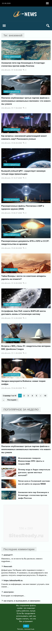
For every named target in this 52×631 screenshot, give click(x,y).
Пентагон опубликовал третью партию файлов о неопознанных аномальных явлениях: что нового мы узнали (26, 100)
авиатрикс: (9, 591)
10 (45, 395)
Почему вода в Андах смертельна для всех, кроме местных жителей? (34, 472)
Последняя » (12, 400)
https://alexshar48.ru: (13, 580)
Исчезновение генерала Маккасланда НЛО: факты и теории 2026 (31, 461)
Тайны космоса (10, 269)
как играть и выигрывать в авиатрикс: (22, 600)
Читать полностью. (26, 629)
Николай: (8, 566)
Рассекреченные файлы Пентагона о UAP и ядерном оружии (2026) (22, 207)
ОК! (26, 626)
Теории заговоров (11, 199)
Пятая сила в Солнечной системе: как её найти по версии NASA (34, 482)
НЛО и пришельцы (11, 91)
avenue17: (8, 554)
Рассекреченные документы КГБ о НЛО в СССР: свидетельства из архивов (25, 242)
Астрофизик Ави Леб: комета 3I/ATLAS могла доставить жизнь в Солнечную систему (23, 312)
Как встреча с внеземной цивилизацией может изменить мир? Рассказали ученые (24, 137)
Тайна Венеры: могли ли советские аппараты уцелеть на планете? (23, 277)
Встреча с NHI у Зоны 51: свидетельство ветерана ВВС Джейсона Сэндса (25, 347)
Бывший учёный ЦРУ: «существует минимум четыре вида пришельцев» (23, 172)
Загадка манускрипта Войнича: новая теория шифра (23, 382)
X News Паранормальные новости (26, 14)
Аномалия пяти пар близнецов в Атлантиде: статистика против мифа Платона (23, 64)
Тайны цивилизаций (12, 56)
